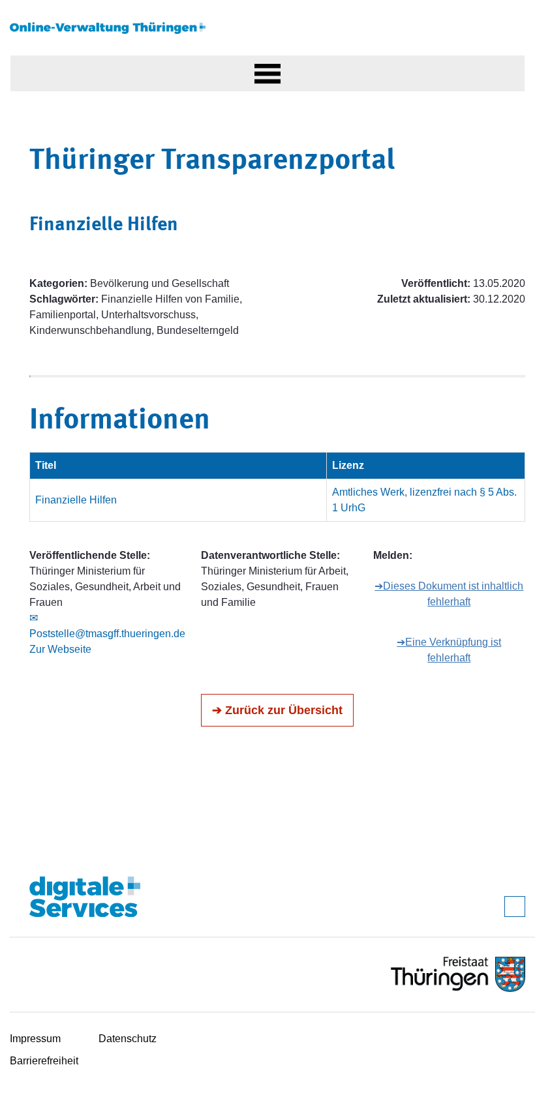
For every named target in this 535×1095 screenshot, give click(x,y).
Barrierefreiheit (44, 1060)
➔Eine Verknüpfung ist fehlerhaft (449, 650)
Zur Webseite (60, 649)
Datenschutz (128, 1038)
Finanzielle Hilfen (76, 499)
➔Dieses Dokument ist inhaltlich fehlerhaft (448, 593)
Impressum (35, 1038)
